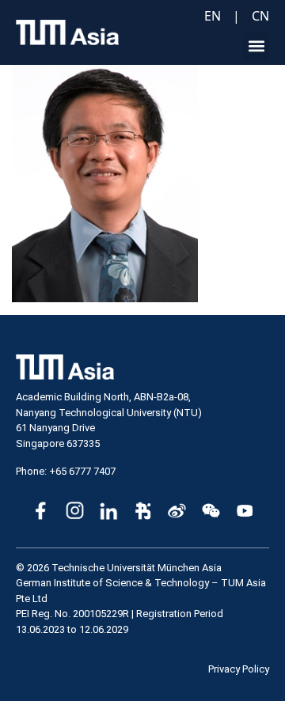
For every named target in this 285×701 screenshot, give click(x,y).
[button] (256, 46)
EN (212, 16)
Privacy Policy (238, 669)
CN (260, 16)
